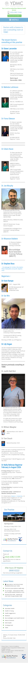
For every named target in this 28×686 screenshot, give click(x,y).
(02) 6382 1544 (16, 12)
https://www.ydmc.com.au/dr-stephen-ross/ (12, 269)
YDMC (6, 627)
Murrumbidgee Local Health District (14, 618)
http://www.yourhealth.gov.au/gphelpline (12, 573)
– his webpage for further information (12, 267)
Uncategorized (9, 625)
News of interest (9, 620)
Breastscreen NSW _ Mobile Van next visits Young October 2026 (13, 595)
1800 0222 (14, 570)
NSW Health (8, 623)
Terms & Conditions (14, 646)
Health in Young (9, 611)
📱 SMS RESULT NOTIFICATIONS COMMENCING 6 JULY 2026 (14, 585)
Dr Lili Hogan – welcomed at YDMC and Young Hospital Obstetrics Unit (14, 591)
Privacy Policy (4, 646)
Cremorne (19, 496)
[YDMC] (14, 6)
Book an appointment (14, 15)
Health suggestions (10, 613)
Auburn (13, 496)
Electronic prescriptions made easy (14, 588)
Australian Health (9, 608)
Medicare (7, 615)
